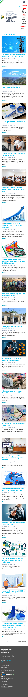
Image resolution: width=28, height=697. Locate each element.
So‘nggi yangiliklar (11, 58)
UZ (23, 2)
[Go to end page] (10, 642)
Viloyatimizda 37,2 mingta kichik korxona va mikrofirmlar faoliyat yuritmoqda (12, 560)
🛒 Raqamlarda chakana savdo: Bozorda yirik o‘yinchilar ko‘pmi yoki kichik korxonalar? (13, 261)
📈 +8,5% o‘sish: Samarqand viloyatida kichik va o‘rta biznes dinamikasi (12, 225)
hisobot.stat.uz (23, 26)
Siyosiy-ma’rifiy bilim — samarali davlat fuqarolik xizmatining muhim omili (13, 189)
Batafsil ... (4, 66)
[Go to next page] (8, 642)
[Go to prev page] (5, 642)
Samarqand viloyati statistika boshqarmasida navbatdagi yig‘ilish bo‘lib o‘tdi (13, 457)
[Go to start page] (3, 642)
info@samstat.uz (5, 658)
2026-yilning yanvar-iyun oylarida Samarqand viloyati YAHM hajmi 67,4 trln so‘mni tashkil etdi (13, 625)
